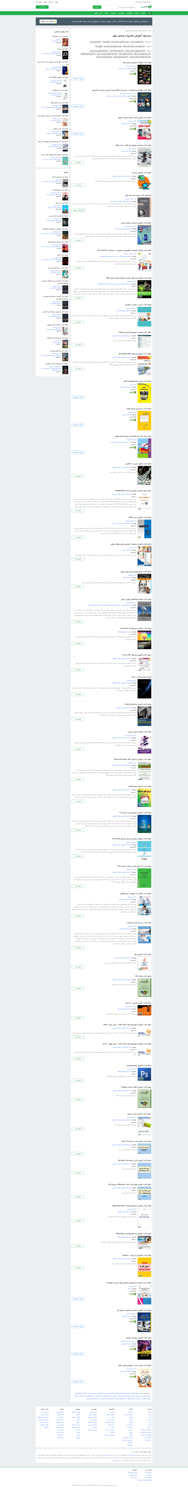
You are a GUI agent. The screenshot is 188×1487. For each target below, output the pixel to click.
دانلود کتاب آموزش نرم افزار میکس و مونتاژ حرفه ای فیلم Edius (128, 278)
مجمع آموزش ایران (95, 42)
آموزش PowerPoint (108, 362)
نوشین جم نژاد (56, 245)
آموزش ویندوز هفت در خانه (141, 677)
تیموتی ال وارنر (130, 1314)
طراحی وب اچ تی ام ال (107, 533)
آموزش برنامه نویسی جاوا (123, 963)
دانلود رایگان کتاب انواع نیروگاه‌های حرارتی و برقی (122, 613)
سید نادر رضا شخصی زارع (127, 94)
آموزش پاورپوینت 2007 (115, 365)
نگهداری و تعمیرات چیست (99, 316)
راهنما (45, 2)
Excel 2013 (129, 880)
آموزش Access (101, 663)
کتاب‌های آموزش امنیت (116, 51)
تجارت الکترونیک (109, 1422)
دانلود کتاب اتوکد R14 (143, 976)
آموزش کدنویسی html (127, 531)
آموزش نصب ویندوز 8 (100, 821)
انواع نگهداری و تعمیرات (86, 261)
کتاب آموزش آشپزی (124, 1014)
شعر (123, 442)
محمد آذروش (56, 286)
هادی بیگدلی (56, 206)
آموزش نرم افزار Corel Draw (122, 637)
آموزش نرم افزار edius (92, 291)
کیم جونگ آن (56, 328)
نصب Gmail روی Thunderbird (121, 499)
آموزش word (75, 1033)
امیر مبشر (57, 341)
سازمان (129, 1289)
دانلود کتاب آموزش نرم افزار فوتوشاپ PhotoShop (133, 1234)
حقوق (131, 1435)
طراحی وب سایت (109, 1430)
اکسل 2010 (79, 850)
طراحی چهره (122, 583)
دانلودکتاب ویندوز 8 (125, 824)
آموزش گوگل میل (131, 502)
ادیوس (127, 294)
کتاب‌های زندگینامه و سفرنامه (53, 69)
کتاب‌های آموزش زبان (55, 288)
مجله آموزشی (60, 1427)
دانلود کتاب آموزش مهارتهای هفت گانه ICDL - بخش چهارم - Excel (127, 1044)
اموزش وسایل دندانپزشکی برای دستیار (125, 941)
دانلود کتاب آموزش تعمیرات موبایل (138, 1338)
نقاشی (128, 583)
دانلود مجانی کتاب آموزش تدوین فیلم (113, 294)
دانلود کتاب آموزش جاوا (142, 954)
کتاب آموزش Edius (124, 289)
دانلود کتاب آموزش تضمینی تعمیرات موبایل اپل (134, 1310)
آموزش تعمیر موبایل (116, 234)
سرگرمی (78, 1422)
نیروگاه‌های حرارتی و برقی (101, 613)
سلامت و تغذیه (76, 1425)
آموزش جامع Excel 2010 (106, 852)
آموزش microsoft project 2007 (108, 770)
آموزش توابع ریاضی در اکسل (122, 877)
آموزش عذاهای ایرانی (112, 1014)
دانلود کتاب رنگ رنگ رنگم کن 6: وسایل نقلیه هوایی (133, 436)
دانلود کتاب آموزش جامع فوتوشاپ (138, 1065)
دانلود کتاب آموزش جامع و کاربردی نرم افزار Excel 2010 (131, 839)
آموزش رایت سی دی (124, 1150)
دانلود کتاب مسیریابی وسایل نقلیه (139, 409)
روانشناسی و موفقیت (42, 1417)
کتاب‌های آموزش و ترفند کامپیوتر (135, 51)
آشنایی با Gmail (82, 502)
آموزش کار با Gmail (79, 499)
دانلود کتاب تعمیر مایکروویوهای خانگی (137, 381)
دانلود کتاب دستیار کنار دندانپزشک (139, 923)
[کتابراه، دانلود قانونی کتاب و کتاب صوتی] (132, 74)
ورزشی (78, 1432)
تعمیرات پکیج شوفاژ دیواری (91, 555)
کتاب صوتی (98, 13)
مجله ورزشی (60, 1425)
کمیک (149, 1425)
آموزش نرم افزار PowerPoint (122, 362)
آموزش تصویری (126, 1169)
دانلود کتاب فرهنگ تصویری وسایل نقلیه (137, 62)
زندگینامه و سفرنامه (146, 1430)
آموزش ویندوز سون (114, 688)
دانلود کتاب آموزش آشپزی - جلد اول (138, 1003)
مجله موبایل (60, 1415)
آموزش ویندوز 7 (125, 688)
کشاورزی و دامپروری (127, 1440)
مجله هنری (61, 1435)
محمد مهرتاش (131, 870)
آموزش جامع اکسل (125, 850)
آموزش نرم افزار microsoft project (118, 773)
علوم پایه (130, 1443)
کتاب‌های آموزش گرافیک (88, 54)
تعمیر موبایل (126, 234)
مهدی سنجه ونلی (130, 226)
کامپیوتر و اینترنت (109, 1435)
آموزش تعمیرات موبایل (125, 236)
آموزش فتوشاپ (125, 1217)
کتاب (136, 1458)
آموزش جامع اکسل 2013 (118, 882)
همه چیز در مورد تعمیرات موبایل (101, 159)
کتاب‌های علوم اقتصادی (55, 146)
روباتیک (95, 1427)
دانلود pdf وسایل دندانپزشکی (103, 934)
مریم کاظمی (131, 763)
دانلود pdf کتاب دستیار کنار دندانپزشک (84, 936)
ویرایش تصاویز (126, 1242)
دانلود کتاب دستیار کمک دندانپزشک (86, 939)
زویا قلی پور (57, 258)
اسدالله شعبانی (130, 440)
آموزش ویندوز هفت (103, 688)
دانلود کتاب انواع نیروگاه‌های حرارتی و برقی (136, 599)
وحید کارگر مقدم (55, 80)
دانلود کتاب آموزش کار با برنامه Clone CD (136, 1141)
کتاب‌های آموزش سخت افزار (142, 54)
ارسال (116, 1460)
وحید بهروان (131, 897)
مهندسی (121, 13)
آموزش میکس (83, 289)
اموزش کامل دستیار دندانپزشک (127, 939)
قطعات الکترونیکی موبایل (103, 234)
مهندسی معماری (92, 1417)
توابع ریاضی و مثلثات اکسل (105, 877)
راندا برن (58, 39)
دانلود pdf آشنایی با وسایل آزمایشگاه (99, 907)
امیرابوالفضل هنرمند (54, 366)
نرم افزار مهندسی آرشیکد (109, 713)
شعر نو (149, 1420)
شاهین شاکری (130, 842)
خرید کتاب (133, 1477)
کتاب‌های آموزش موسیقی (104, 57)
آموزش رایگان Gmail (111, 502)
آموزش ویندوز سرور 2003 (123, 1096)
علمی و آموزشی (122, 68)
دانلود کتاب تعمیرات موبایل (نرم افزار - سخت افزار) (133, 145)
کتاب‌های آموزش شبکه (125, 54)
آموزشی (46, 1427)
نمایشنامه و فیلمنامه (145, 1432)
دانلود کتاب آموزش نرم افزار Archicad (138, 704)
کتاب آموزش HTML (124, 528)
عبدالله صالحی (56, 67)
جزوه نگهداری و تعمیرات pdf (102, 261)
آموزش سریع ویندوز (122, 690)
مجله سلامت (60, 1432)
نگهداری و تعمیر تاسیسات (124, 96)
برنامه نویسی (110, 1420)
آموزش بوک (106, 42)
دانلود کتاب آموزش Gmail (86, 504)
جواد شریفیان (56, 105)
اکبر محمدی (131, 121)
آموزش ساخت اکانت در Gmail (96, 502)
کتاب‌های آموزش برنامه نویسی (99, 51)
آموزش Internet (99, 181)
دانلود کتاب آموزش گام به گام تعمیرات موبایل (134, 118)
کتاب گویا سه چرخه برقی (123, 204)
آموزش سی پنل (117, 341)
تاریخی (131, 1420)
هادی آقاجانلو (56, 144)
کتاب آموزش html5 (99, 528)
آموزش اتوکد (126, 985)
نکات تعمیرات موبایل (84, 156)
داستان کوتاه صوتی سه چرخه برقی (86, 204)
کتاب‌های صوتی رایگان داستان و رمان (120, 201)
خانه (149, 13)
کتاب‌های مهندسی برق (55, 82)
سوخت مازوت (114, 610)
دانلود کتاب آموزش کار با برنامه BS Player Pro (134, 1160)
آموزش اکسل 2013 (131, 882)
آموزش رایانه (117, 181)
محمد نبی (132, 547)
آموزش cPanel (126, 341)
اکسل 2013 (77, 880)
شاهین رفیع (131, 1209)
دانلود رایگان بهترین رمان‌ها (54, 133)
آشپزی (78, 1415)
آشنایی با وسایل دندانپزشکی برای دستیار (124, 944)
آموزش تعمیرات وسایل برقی (131, 1393)
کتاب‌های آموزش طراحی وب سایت (52, 159)
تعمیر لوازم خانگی (109, 555)
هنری (78, 1435)
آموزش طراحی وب (131, 533)
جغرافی (131, 1422)
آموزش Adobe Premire (123, 743)
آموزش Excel (96, 880)
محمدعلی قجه (56, 131)
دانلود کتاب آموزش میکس (94, 294)
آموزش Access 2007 (111, 663)
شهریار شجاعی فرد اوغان (128, 1341)
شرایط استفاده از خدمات (144, 1480)
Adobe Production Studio (98, 743)
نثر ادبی (149, 1427)
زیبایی (78, 1420)
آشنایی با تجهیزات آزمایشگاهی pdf (119, 909)
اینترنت (112, 1412)
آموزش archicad (97, 713)
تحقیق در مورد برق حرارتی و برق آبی (121, 615)
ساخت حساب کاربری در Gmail (82, 507)
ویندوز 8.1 (96, 826)
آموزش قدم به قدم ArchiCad (108, 715)
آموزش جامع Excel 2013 (107, 880)
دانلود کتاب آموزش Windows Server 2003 (136, 1087)
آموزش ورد (83, 1033)
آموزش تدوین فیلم (84, 743)
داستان (149, 1412)
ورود (56, 2)
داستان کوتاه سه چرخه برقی (116, 206)
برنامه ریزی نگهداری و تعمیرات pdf (120, 261)
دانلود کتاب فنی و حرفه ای (122, 555)
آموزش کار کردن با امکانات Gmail (95, 499)
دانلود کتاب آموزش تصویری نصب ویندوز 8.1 (135, 813)
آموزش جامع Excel (131, 852)
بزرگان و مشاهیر (75, 1412)
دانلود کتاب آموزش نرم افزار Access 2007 (136, 655)
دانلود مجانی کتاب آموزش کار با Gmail (104, 504)
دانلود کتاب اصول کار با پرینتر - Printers (137, 1255)
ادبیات (143, 13)
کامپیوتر (129, 13)
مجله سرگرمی (60, 1420)
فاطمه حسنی (131, 1069)
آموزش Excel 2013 (120, 880)
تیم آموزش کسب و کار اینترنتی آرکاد (134, 46)
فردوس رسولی (131, 680)
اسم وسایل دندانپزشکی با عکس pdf (104, 941)
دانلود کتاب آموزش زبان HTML (140, 517)
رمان (150, 1415)
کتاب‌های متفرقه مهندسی (106, 256)
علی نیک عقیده (55, 157)
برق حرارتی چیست (88, 613)
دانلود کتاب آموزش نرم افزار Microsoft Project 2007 (132, 759)
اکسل (109, 850)
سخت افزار (93, 234)
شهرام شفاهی (131, 281)
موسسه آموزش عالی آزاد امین (120, 42)
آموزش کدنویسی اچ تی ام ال (112, 531)
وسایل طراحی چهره (87, 583)
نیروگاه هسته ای (110, 618)
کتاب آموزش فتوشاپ (114, 1217)
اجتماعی (130, 1427)
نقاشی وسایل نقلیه (116, 442)
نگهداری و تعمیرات (119, 264)
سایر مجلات (60, 1437)
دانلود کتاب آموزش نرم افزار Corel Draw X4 (135, 628)
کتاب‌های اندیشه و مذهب (54, 207)
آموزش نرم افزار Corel (108, 637)
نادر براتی (57, 180)
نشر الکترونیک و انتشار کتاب (143, 2)
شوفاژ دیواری (78, 555)
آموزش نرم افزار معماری (123, 713)
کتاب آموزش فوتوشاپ (123, 1076)
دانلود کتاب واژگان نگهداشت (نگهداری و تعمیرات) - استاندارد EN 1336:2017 (124, 250)
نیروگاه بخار (96, 610)
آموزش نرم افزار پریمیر (121, 745)
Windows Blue (103, 826)
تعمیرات (101, 555)
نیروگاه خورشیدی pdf (130, 618)
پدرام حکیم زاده (130, 66)
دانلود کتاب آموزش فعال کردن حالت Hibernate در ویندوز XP (129, 1184)
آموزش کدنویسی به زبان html (95, 531)
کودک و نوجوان (76, 1427)
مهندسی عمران (93, 1415)
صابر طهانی (131, 575)
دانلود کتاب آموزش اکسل (90, 877)
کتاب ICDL (118, 1033)
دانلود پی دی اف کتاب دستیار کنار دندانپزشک (109, 936)
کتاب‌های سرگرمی (56, 370)
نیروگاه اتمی (119, 618)
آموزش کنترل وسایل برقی (143, 1396)
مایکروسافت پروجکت (124, 770)
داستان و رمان (44, 1415)
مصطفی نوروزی (130, 521)
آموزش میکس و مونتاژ (122, 291)
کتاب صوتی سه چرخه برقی (112, 1396)
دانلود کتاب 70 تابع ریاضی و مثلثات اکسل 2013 (134, 866)
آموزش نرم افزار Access (124, 663)
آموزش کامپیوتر (108, 181)
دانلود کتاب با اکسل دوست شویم (139, 1114)
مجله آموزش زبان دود (137, 42)
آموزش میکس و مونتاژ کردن (107, 291)
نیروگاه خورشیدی (79, 615)
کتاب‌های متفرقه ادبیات (55, 316)
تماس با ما (39, 2)
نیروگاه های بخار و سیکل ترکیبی (83, 610)
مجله (106, 13)
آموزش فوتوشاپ (116, 1242)
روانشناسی (130, 1425)
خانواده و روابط (76, 1417)
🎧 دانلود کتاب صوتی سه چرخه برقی (138, 195)
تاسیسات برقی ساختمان (90, 1393)
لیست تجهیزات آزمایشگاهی (95, 904)
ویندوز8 (109, 821)
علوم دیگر (130, 1445)
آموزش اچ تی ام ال (80, 531)
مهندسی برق (93, 1420)
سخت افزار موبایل (126, 124)
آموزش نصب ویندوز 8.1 (86, 824)
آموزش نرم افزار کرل (130, 639)
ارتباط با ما (148, 1473)
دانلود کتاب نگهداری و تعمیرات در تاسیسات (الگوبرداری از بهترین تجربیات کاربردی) (121, 90)
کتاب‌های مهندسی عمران (124, 605)
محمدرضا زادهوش (55, 271)
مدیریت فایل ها (110, 1033)
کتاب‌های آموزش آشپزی (120, 57)
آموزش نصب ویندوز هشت (122, 826)
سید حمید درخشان (129, 254)
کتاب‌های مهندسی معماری (123, 708)
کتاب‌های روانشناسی (55, 95)
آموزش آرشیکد (87, 713)
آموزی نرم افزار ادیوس (112, 289)
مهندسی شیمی (92, 1425)
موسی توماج (56, 118)
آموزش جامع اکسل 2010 (100, 850)
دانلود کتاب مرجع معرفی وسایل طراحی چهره (136, 572)
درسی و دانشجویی (128, 1437)
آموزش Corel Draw (96, 637)
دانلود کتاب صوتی (78, 210)
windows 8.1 (88, 826)
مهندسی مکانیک (92, 1422)
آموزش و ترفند (110, 1415)
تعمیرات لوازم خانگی (125, 387)
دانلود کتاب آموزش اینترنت (141, 173)
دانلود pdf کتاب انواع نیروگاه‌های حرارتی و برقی (98, 615)
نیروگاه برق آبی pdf (124, 610)
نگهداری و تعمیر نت (113, 316)
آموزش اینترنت (126, 181)
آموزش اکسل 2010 (88, 850)
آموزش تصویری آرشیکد (123, 715)
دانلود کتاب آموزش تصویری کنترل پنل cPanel (135, 332)
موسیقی (77, 1430)
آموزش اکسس (127, 666)
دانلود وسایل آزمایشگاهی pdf (80, 909)
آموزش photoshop (112, 1076)
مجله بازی (61, 1417)
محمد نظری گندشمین (54, 93)
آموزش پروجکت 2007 (112, 775)
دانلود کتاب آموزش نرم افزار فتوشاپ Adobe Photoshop (131, 1206)
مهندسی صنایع (111, 96)
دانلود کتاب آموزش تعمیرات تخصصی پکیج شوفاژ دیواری (131, 544)
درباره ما (149, 1475)
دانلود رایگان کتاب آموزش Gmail (101, 507)
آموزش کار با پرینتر (124, 1264)
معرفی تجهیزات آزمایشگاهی (112, 904)
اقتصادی (130, 1412)
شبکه (112, 1427)
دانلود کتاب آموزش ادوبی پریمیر (139, 732)
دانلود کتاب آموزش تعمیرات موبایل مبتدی (136, 223)
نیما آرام (132, 384)
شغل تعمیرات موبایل (96, 156)
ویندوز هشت (115, 824)
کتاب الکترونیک (132, 1473)
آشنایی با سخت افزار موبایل (92, 236)
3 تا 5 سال (128, 442)
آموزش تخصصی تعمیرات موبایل (110, 236)
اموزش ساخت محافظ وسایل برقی (96, 1399)
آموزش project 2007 (94, 770)
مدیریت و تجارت (44, 1422)
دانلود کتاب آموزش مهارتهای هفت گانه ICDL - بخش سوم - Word (127, 1025)
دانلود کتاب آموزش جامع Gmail (140, 786)
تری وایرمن (132, 1286)
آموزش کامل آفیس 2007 (126, 775)
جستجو (97, 7)
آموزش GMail (109, 499)
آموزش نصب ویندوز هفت (89, 688)
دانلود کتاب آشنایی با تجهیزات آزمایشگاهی (135, 893)
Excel (119, 852)
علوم (136, 13)
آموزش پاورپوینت (128, 365)
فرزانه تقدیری (56, 232)
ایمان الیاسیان (130, 308)
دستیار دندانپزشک (89, 934)
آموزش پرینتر (115, 1264)
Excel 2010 (91, 852)
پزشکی (131, 1417)
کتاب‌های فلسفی (56, 41)
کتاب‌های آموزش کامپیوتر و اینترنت (139, 57)
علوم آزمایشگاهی (125, 904)
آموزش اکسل (115, 850)
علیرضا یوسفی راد (130, 735)
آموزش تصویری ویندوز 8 (86, 821)
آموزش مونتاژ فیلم (92, 289)
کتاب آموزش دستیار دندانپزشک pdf (107, 939)
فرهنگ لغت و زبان (146, 1435)
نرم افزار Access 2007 (90, 663)
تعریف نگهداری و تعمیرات (115, 318)
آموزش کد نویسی (89, 528)
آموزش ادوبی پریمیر (111, 743)
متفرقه (78, 1437)
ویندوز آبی (111, 826)
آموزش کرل (79, 637)
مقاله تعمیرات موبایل (108, 156)
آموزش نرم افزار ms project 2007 (99, 773)
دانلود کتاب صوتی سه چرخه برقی (106, 204)
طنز (150, 1422)
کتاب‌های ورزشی (56, 342)
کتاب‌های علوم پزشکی (125, 899)
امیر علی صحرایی (130, 1006)
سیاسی (131, 1430)
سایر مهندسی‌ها (92, 1430)
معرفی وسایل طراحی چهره (111, 583)
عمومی (113, 13)
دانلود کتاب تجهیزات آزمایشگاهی (98, 909)
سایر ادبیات (148, 1440)
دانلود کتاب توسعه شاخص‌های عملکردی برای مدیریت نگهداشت (128, 1283)
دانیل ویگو (132, 412)
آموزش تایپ (112, 472)
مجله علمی (61, 1430)
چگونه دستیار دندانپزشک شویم (121, 934)
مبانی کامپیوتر (91, 1033)
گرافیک (129, 68)
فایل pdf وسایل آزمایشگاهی (128, 912)
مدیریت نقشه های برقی (128, 1396)
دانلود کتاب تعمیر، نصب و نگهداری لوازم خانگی (134, 1365)
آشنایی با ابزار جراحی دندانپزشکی (84, 941)
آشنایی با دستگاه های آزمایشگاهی (120, 907)
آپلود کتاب (42, 7)
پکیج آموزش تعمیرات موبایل (119, 159)
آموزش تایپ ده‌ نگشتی (123, 472)
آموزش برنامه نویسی (109, 963)
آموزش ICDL (126, 1033)
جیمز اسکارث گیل (55, 193)
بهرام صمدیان (131, 1117)
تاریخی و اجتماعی (43, 1420)
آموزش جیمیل (122, 502)
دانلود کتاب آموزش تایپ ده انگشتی (138, 464)
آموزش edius (102, 289)
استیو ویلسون (131, 1369)
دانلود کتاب (78, 163)
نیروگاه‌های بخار (105, 610)
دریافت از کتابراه (78, 79)
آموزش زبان (148, 1437)
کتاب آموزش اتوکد (117, 985)
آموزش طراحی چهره (98, 583)
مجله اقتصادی (60, 1422)
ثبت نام (51, 2)
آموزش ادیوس (82, 291)
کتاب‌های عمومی (126, 151)
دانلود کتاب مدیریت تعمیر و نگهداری (138, 305)
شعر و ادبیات (44, 1412)
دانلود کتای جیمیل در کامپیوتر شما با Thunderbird (133, 491)
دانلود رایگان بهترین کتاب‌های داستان (51, 53)
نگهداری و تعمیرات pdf (85, 316)
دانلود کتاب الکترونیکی (80, 294)
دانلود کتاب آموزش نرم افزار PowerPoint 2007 (135, 354)
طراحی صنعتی (93, 1412)
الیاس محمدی (56, 52)
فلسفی (131, 1432)
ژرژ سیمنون (56, 219)
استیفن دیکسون (130, 199)
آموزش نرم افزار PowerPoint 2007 (93, 362)
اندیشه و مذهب (128, 1415)
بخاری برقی (78, 1393)
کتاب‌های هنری (127, 578)
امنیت (112, 1417)
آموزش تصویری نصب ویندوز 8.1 (121, 821)
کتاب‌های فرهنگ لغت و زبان (123, 256)
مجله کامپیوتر (60, 1412)
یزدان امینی (131, 149)
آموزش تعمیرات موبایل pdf (122, 156)
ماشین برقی (118, 1393)
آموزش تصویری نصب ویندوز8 (102, 824)
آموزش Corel (86, 637)
